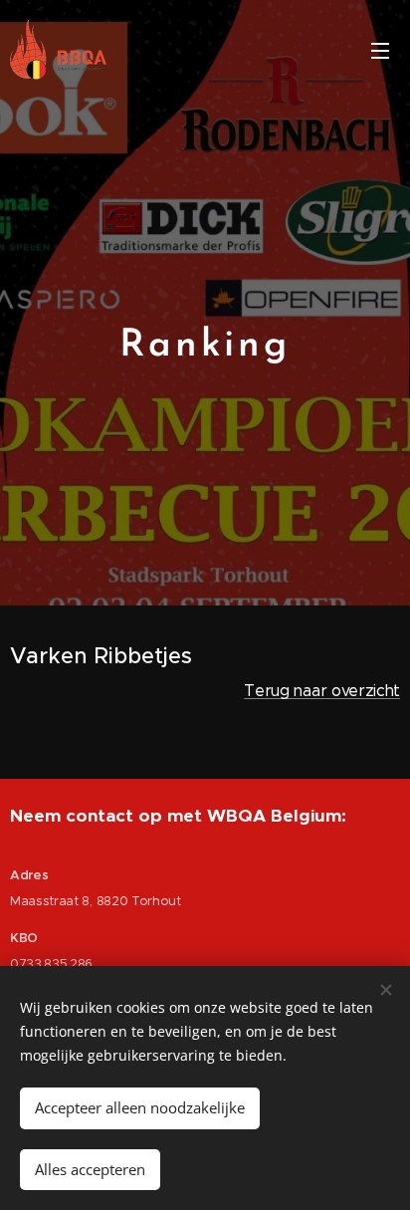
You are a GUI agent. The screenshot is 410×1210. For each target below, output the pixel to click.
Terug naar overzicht (322, 690)
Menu (380, 50)
